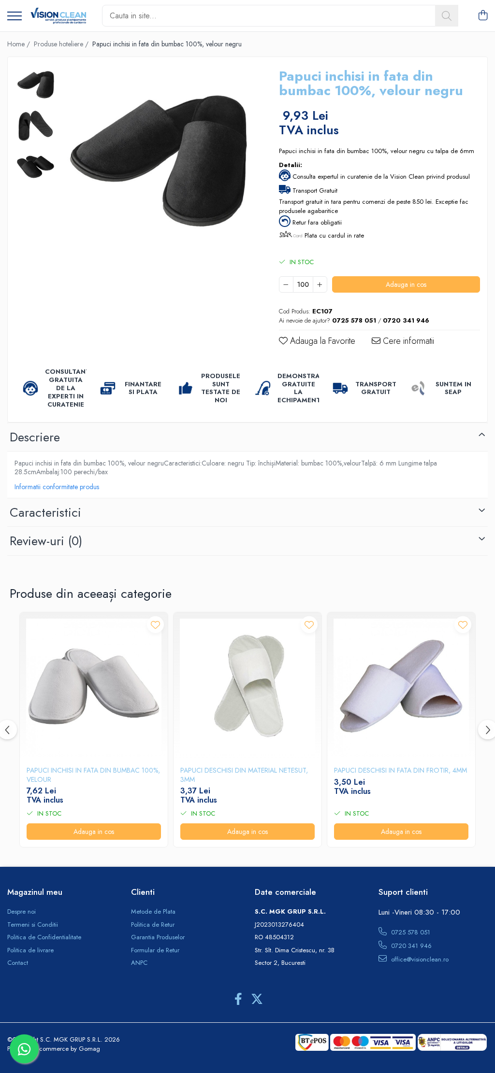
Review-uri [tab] (46, 541)
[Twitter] (256, 999)
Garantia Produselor (158, 937)
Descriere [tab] (35, 437)
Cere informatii (407, 341)
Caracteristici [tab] (45, 512)
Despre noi (21, 911)
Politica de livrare (30, 950)
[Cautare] (446, 16)
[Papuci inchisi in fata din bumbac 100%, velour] (94, 686)
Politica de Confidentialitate (44, 937)
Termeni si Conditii (32, 924)
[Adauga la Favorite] (155, 624)
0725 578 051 (409, 932)
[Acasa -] (58, 16)
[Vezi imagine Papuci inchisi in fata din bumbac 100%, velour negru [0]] (35, 85)
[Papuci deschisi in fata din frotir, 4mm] (401, 686)
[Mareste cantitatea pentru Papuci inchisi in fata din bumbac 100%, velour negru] (320, 284)
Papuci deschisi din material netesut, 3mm (244, 774)
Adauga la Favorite (321, 341)
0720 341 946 (410, 945)
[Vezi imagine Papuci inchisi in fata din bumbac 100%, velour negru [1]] (35, 126)
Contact (17, 963)
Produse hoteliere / (62, 44)
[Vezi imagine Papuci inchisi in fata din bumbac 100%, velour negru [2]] (35, 167)
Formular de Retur (155, 950)
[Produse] (14, 17)
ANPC (139, 963)
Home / (19, 44)
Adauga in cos (406, 284)
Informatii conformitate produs (57, 486)
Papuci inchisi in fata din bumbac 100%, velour (93, 774)
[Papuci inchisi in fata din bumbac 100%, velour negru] (158, 161)
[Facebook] (238, 999)
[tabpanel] (158, 161)
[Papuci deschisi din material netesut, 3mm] (247, 686)
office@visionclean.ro (419, 959)
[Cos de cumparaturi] (483, 16)
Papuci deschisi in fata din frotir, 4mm (400, 770)
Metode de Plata (153, 911)
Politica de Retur (153, 924)
